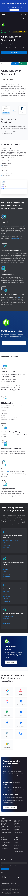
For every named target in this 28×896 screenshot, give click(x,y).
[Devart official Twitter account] (9, 877)
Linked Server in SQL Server (11, 540)
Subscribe (5, 868)
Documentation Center (6, 842)
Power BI (6, 567)
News (15, 841)
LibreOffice (7, 594)
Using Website (4, 847)
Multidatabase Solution (6, 820)
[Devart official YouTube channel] (15, 877)
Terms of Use (13, 883)
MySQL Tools (4, 823)
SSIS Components (18, 824)
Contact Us (16, 844)
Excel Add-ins (17, 826)
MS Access (7, 545)
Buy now (14, 57)
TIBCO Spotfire (8, 574)
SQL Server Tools (5, 821)
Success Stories (17, 845)
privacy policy (17, 865)
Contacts (16, 842)
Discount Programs (5, 845)
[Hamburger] (25, 14)
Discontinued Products (6, 832)
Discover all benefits (10, 807)
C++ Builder (7, 623)
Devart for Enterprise (18, 851)
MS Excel (6, 591)
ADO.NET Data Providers (19, 820)
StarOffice (6, 599)
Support (7, 471)
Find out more (10, 662)
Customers (16, 847)
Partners (16, 848)
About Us (16, 839)
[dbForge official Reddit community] (2, 877)
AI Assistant (3, 828)
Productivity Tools (5, 829)
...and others (7, 550)
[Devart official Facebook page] (5, 877)
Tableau (6, 569)
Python (6, 618)
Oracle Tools (3, 824)
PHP (9, 618)
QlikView (6, 572)
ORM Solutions (17, 821)
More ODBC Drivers (8, 79)
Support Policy (4, 850)
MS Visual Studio (8, 616)
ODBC (24, 18)
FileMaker (6, 621)
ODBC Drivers (17, 823)
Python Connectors (18, 832)
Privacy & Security (5, 883)
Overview (3, 64)
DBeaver (6, 547)
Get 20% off (14, 10)
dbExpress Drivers (18, 831)
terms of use (9, 865)
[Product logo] (14, 26)
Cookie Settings (4, 848)
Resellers (16, 850)
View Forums (4, 841)
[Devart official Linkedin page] (12, 877)
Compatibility (15, 238)
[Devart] (4, 14)
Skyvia (2, 831)
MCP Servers (17, 834)
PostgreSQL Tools (5, 826)
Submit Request (4, 839)
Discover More (14, 343)
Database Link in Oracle (10, 543)
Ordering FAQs (4, 844)
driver (19, 297)
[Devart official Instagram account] (18, 877)
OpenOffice (7, 596)
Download (14, 52)
